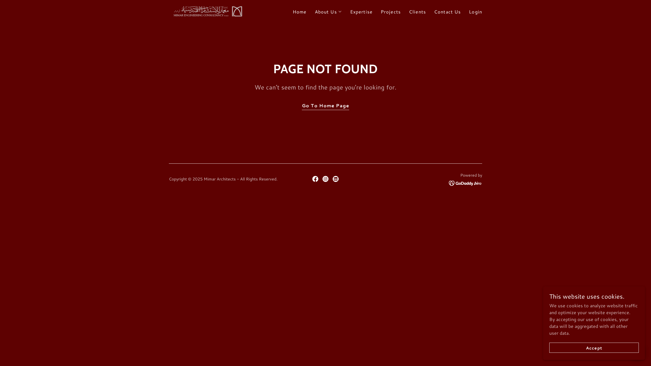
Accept (594, 348)
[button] (328, 12)
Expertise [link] (361, 11)
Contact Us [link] (447, 11)
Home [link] (300, 11)
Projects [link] (391, 11)
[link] (207, 10)
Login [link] (475, 11)
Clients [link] (417, 11)
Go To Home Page (325, 105)
